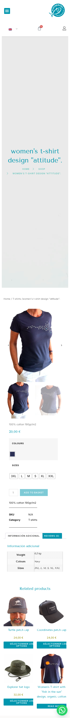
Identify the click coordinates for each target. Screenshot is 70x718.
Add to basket (34, 492)
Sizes (15, 465)
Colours (18, 443)
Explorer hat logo (18, 687)
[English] (11, 29)
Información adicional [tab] (24, 535)
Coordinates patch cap (51, 630)
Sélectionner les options (22, 644)
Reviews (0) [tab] (51, 535)
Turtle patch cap (18, 630)
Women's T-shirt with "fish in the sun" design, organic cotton (51, 691)
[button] (7, 11)
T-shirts (17, 299)
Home (7, 299)
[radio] (12, 454)
